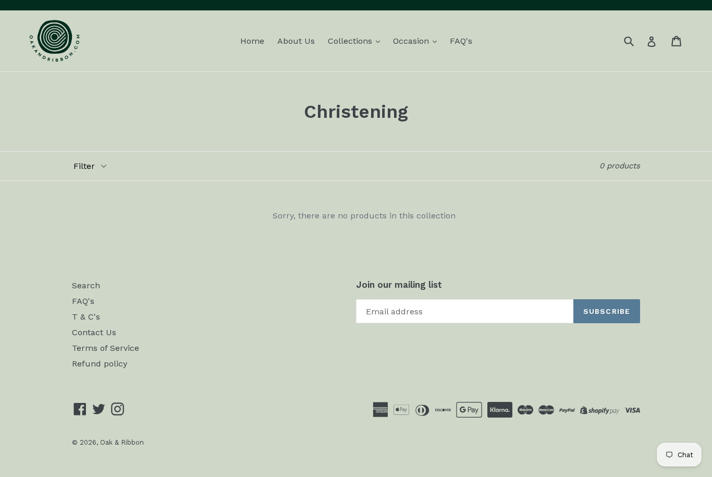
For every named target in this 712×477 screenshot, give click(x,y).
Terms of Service (105, 348)
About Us (296, 41)
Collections (351, 41)
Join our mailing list (399, 284)
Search (86, 285)
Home (252, 41)
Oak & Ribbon (122, 442)
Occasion (412, 41)
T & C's (86, 317)
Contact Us (94, 332)
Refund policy (99, 364)
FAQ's (461, 41)
